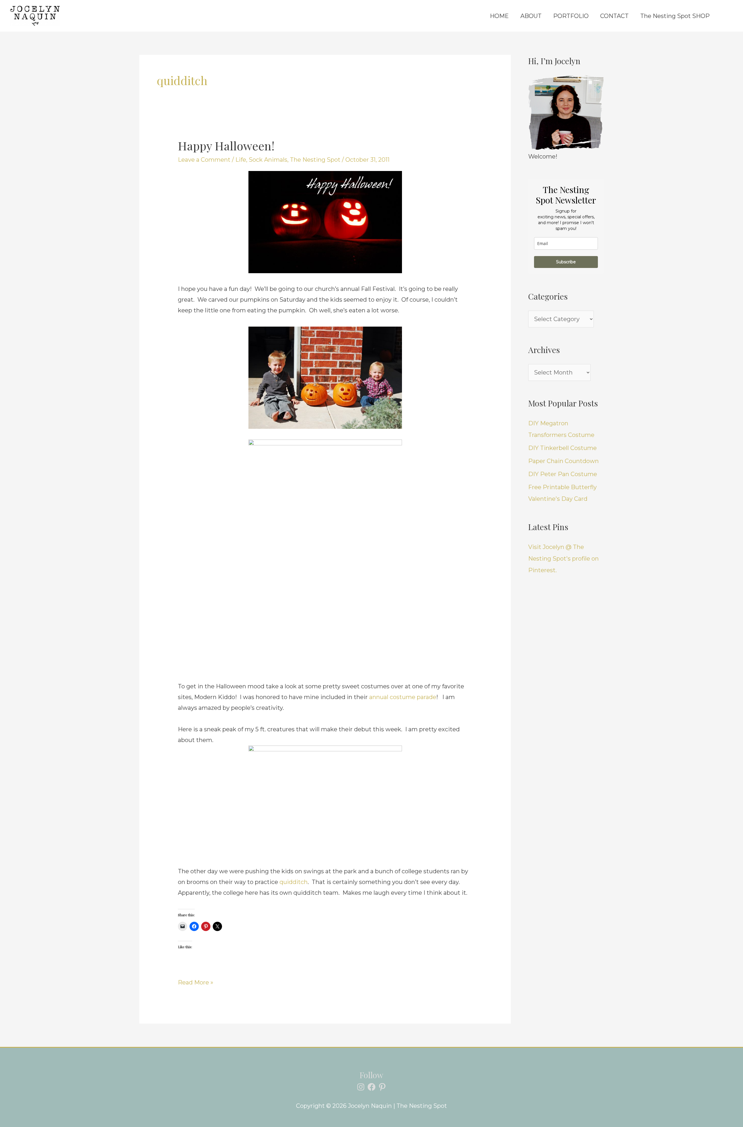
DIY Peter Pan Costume (562, 474)
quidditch (293, 881)
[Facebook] (371, 1087)
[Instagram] (360, 1087)
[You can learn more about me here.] (566, 113)
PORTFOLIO (571, 15)
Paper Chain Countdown (563, 461)
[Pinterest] (382, 1087)
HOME (499, 15)
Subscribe (566, 261)
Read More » (195, 981)
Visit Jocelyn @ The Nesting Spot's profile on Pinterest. (563, 558)
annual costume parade (402, 697)
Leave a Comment (204, 159)
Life (240, 159)
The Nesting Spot (315, 159)
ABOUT (531, 15)
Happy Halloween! (226, 145)
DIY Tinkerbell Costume (562, 447)
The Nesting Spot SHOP (675, 15)
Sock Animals (268, 159)
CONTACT (614, 15)
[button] (724, 16)
